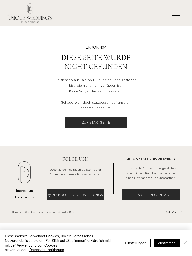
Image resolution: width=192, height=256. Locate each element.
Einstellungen (135, 243)
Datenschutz (24, 197)
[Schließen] (186, 243)
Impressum (24, 190)
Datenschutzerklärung (47, 249)
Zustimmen (167, 243)
